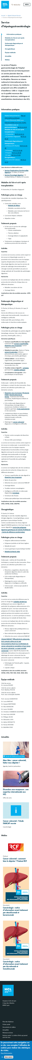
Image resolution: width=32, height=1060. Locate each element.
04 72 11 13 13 (22, 127)
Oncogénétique (10, 49)
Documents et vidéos (9, 1027)
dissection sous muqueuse (13, 345)
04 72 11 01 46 (17, 150)
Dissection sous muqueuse (13, 393)
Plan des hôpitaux (8, 1021)
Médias (7, 60)
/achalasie (16, 493)
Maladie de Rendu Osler (12, 551)
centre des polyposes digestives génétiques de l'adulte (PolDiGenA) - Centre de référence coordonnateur (15, 530)
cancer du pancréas (11, 352)
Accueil (3, 15)
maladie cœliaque (19, 370)
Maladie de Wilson (14, 205)
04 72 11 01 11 (19, 134)
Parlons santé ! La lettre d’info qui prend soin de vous (15, 1036)
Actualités (8, 56)
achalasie (26, 368)
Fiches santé (6, 1024)
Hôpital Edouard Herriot (14, 15)
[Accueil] (5, 4)
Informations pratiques (13, 34)
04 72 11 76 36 (15, 155)
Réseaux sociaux (8, 1032)
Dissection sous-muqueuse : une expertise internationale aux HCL (16, 792)
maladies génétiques (20, 601)
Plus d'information (6, 1053)
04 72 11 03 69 (16, 153)
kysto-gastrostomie (23, 409)
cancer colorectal (18, 422)
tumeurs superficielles (21, 343)
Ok (2, 1057)
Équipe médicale (10, 52)
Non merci (8, 1057)
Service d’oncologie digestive (14, 175)
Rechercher (17, 5)
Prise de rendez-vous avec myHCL (15, 122)
